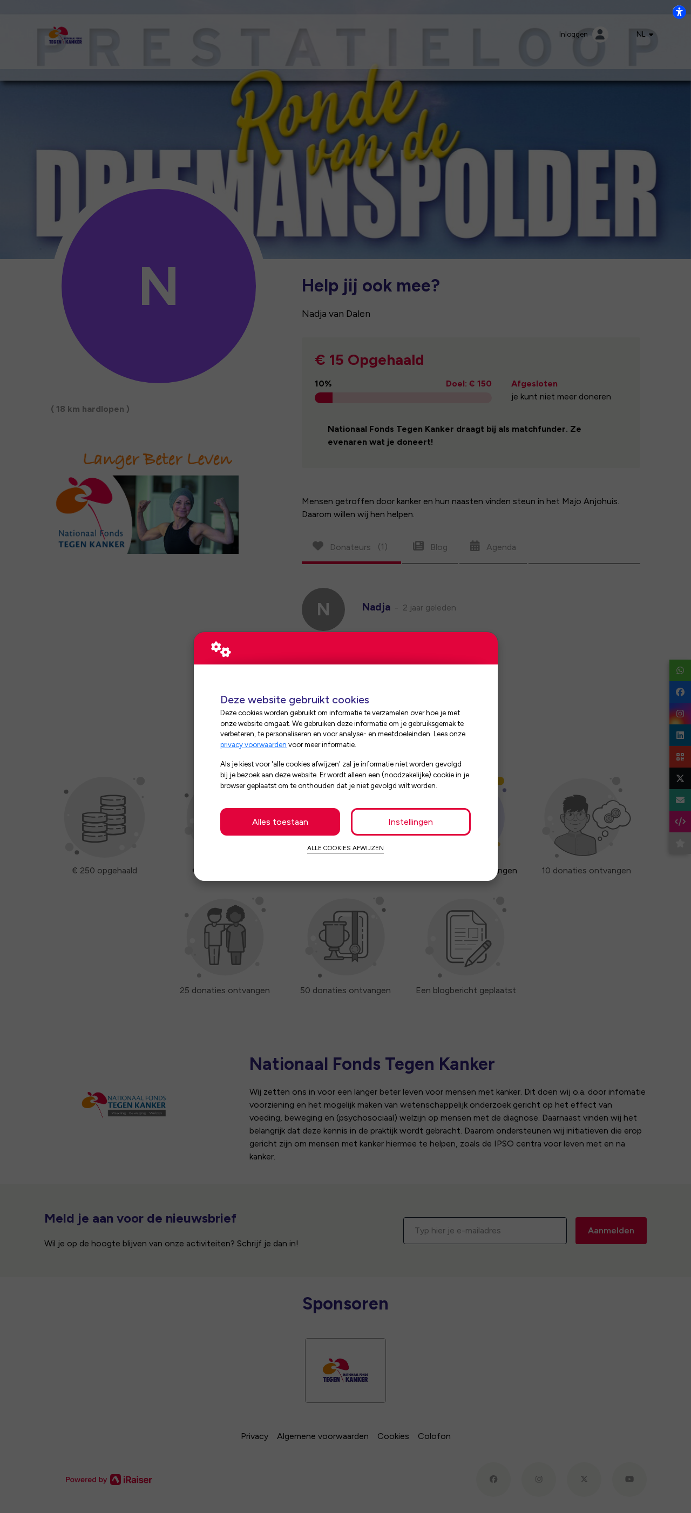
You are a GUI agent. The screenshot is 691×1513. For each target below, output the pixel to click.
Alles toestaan (280, 822)
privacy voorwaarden (253, 744)
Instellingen (410, 822)
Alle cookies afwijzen (345, 848)
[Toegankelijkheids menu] (679, 11)
